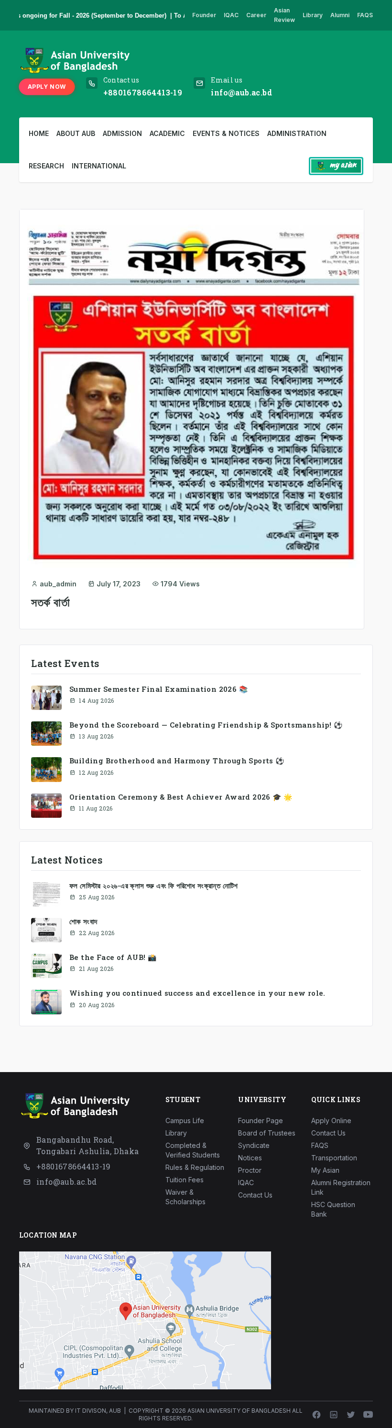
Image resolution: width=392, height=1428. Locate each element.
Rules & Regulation (194, 1167)
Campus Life (184, 1120)
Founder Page (260, 1120)
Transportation (334, 1158)
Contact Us (255, 1195)
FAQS (365, 15)
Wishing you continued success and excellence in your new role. (197, 993)
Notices (250, 1158)
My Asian (325, 1170)
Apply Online (331, 1120)
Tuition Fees (184, 1180)
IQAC (231, 15)
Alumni (339, 15)
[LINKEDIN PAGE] (333, 1414)
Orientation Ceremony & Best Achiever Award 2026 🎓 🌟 (180, 797)
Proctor (249, 1170)
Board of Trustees (266, 1133)
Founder (204, 15)
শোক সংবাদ (83, 921)
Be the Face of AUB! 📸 (112, 957)
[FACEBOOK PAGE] (316, 1414)
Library (313, 15)
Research (46, 166)
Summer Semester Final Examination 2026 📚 (158, 689)
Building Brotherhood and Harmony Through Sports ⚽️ (176, 760)
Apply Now (46, 86)
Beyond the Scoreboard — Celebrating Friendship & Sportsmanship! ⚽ (205, 725)
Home (39, 133)
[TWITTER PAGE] (351, 1414)
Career (256, 15)
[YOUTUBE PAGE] (368, 1414)
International (99, 166)
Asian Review (284, 15)
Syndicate (254, 1145)
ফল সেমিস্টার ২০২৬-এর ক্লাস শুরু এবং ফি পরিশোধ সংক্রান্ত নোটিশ (153, 885)
